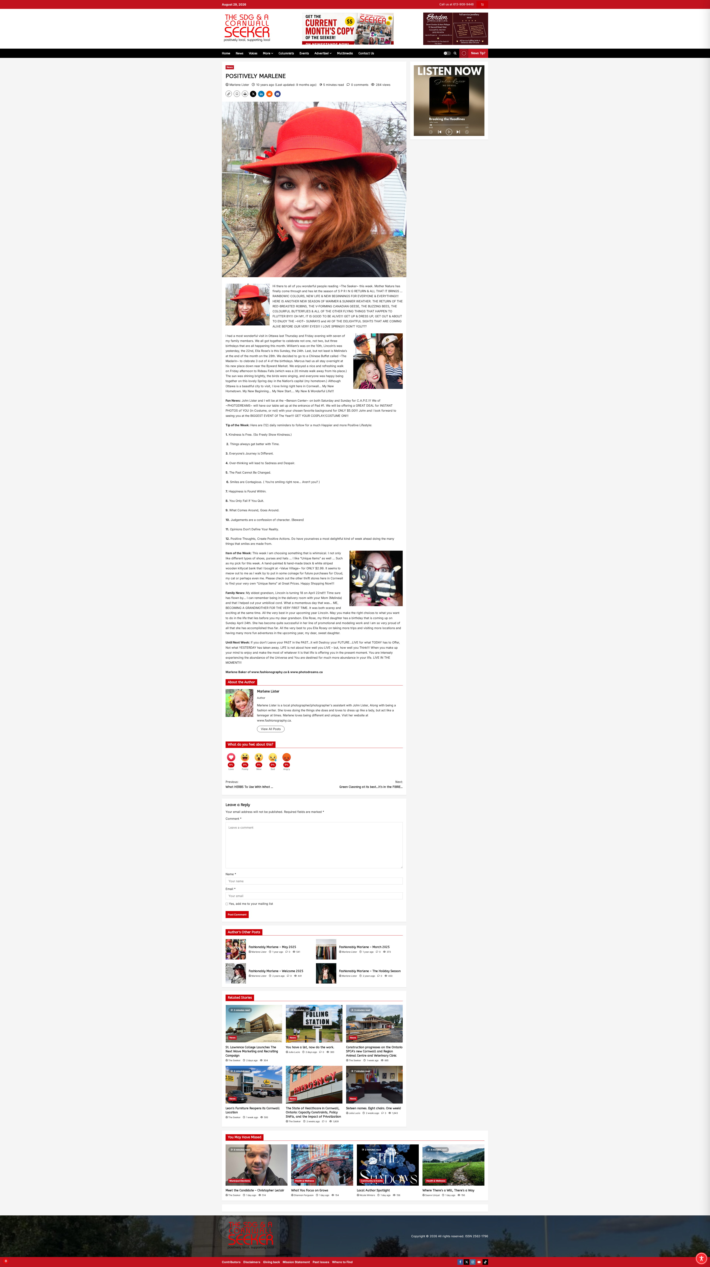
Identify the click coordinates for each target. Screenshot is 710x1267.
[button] (447, 53)
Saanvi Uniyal (432, 1195)
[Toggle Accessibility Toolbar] (701, 1258)
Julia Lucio (294, 1052)
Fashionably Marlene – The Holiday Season (326, 973)
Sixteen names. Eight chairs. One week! (373, 1108)
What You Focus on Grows (309, 1190)
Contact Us (366, 53)
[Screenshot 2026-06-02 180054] (455, 28)
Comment (233, 818)
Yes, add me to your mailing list (250, 904)
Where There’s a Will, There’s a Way (448, 1190)
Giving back (271, 1262)
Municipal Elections (239, 1180)
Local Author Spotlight (373, 1190)
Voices (253, 53)
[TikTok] (485, 1262)
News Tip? (478, 53)
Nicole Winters (367, 1195)
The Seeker (234, 1060)
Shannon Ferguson (304, 1195)
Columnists (286, 53)
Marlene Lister (239, 85)
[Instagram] (473, 1262)
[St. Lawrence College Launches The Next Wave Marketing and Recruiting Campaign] (254, 1024)
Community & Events (372, 1180)
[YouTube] (479, 1262)
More (266, 53)
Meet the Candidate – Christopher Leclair (255, 1190)
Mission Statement (296, 1262)
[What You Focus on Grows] (322, 1165)
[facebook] (460, 1262)
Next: (371, 784)
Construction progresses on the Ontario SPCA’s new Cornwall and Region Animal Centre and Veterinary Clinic (374, 1051)
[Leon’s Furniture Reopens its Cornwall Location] (254, 1085)
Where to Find (342, 1262)
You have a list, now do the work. (310, 1047)
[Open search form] (455, 53)
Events (304, 53)
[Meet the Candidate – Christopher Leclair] (257, 1165)
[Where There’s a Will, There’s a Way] (453, 1165)
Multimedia (345, 53)
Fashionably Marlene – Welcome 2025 (236, 973)
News (239, 53)
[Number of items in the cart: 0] (482, 4)
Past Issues (321, 1262)
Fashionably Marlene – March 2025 (326, 949)
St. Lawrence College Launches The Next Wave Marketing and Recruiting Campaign (252, 1051)
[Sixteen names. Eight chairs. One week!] (374, 1085)
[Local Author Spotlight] (388, 1165)
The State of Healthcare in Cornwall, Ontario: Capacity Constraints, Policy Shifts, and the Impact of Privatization (313, 1112)
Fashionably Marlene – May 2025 (236, 949)
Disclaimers (251, 1262)
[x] (466, 1262)
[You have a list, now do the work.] (314, 1024)
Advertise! (322, 53)
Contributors (231, 1262)
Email (231, 889)
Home (226, 53)
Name (231, 874)
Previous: (249, 784)
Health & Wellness (304, 1180)
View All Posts (271, 729)
